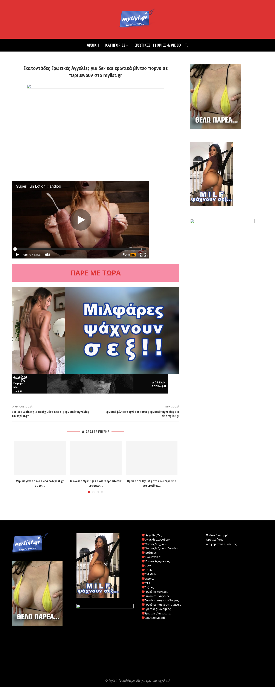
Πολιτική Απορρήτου (219, 535)
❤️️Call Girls (148, 574)
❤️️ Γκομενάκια (150, 557)
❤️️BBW (146, 566)
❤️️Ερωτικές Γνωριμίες (156, 609)
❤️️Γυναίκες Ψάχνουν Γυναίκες (161, 604)
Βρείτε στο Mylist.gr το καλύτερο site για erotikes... (151, 483)
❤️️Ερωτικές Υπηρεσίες (156, 613)
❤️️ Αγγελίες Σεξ (151, 535)
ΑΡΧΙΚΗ (93, 45)
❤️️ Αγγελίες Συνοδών (155, 539)
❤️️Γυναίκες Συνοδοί (154, 592)
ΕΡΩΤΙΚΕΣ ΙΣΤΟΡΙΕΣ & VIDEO (157, 45)
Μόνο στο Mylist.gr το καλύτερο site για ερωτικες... (96, 483)
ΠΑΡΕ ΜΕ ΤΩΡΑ (95, 272)
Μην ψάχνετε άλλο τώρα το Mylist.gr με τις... (40, 483)
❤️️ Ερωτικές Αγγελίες (155, 561)
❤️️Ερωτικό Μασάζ (153, 618)
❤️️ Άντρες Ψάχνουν (154, 544)
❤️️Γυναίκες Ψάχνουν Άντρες (160, 600)
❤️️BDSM (147, 570)
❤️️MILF (145, 583)
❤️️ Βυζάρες (148, 553)
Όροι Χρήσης (214, 539)
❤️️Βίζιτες (147, 587)
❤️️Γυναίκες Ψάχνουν (155, 596)
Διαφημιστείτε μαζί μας (221, 544)
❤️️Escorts (147, 579)
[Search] (186, 45)
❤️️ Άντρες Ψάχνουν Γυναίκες (160, 548)
